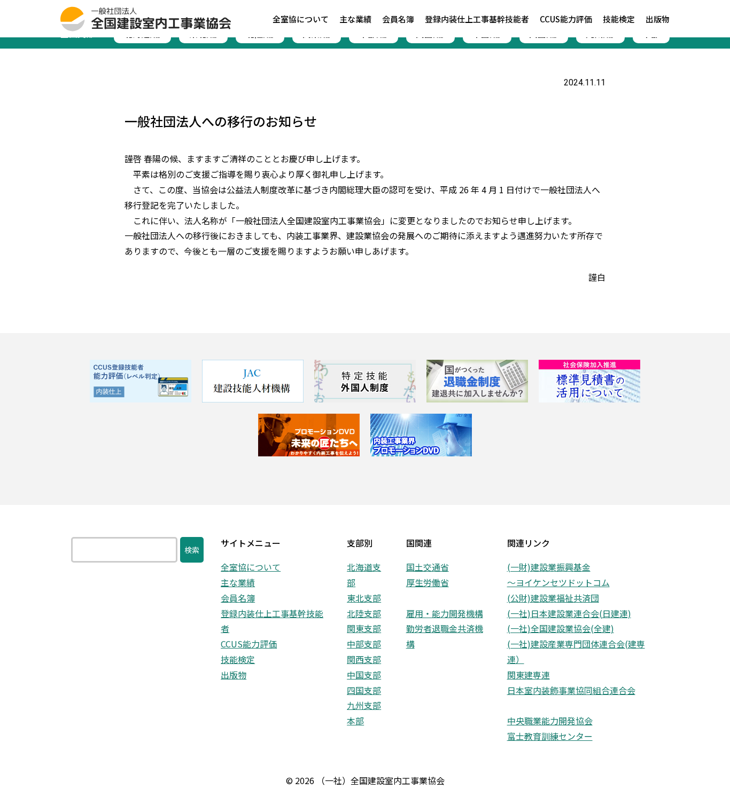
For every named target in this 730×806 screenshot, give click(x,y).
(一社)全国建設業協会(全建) (560, 628)
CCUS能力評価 (249, 643)
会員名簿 (238, 597)
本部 (355, 720)
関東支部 (364, 628)
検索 (191, 549)
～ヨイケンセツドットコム (558, 582)
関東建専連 (528, 674)
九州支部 (364, 705)
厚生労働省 (427, 582)
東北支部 (364, 597)
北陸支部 (364, 613)
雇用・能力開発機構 (444, 613)
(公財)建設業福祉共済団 (553, 597)
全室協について (251, 566)
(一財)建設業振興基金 (549, 566)
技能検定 (238, 659)
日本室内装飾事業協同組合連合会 (571, 690)
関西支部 (364, 659)
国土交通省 (427, 566)
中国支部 (364, 674)
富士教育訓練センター (550, 736)
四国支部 (364, 690)
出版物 (233, 674)
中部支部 (364, 643)
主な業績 (238, 582)
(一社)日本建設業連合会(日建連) (569, 613)
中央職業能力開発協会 (550, 720)
